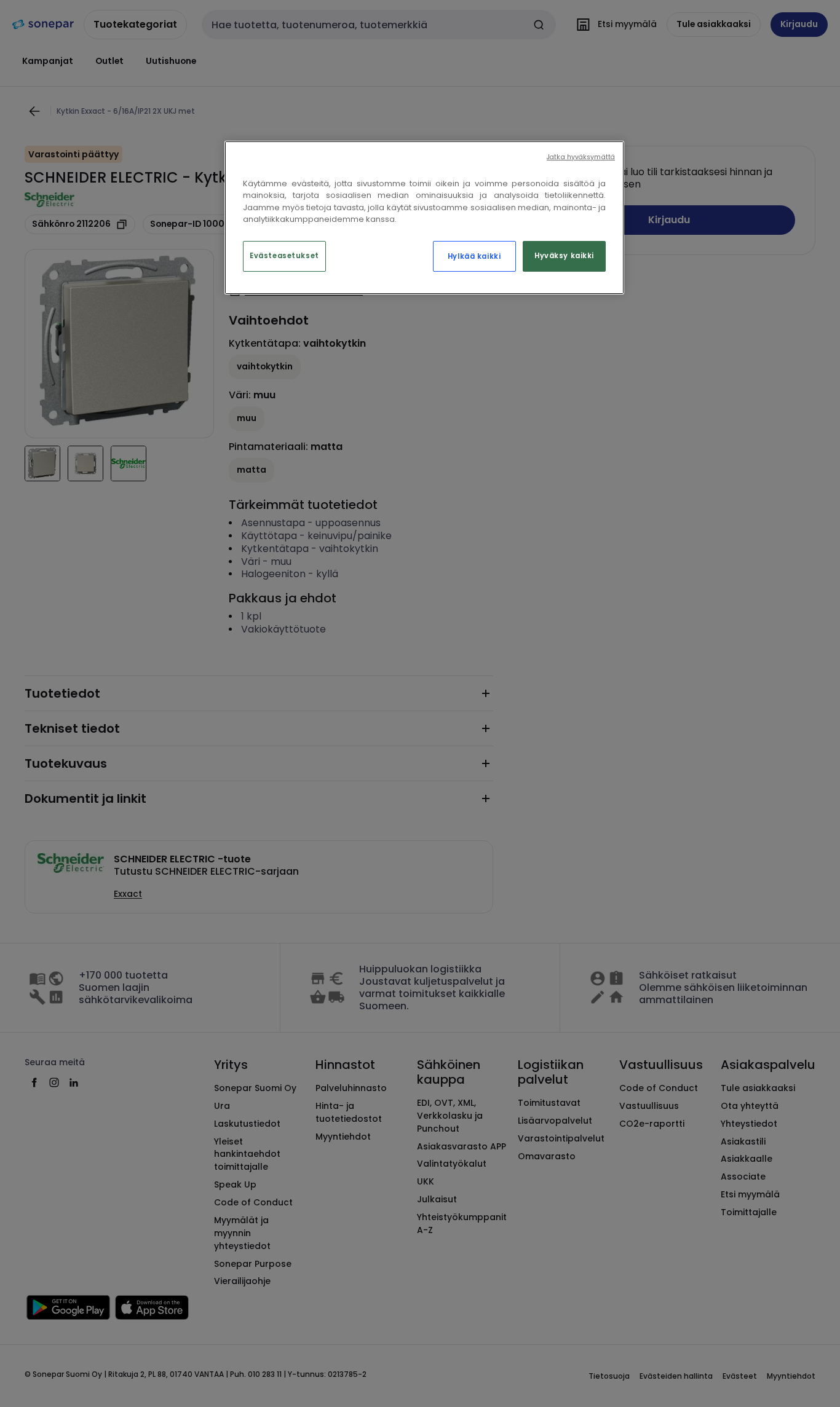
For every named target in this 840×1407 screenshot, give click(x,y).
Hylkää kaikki (474, 256)
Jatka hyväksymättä (581, 157)
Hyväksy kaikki (564, 256)
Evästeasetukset (284, 256)
